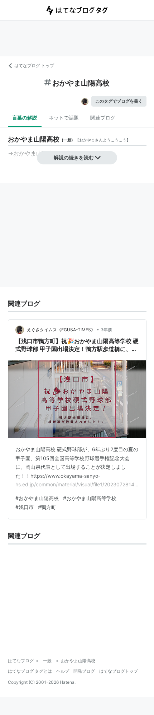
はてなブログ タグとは (30, 671)
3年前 (106, 329)
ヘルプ (62, 671)
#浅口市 (24, 507)
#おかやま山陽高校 (37, 498)
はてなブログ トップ (34, 65)
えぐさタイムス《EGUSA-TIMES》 (61, 329)
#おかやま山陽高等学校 (89, 498)
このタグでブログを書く (119, 101)
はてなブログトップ (118, 671)
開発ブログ (84, 671)
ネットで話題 (64, 118)
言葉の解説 (24, 118)
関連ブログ (102, 118)
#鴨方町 (47, 507)
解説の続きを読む (74, 157)
